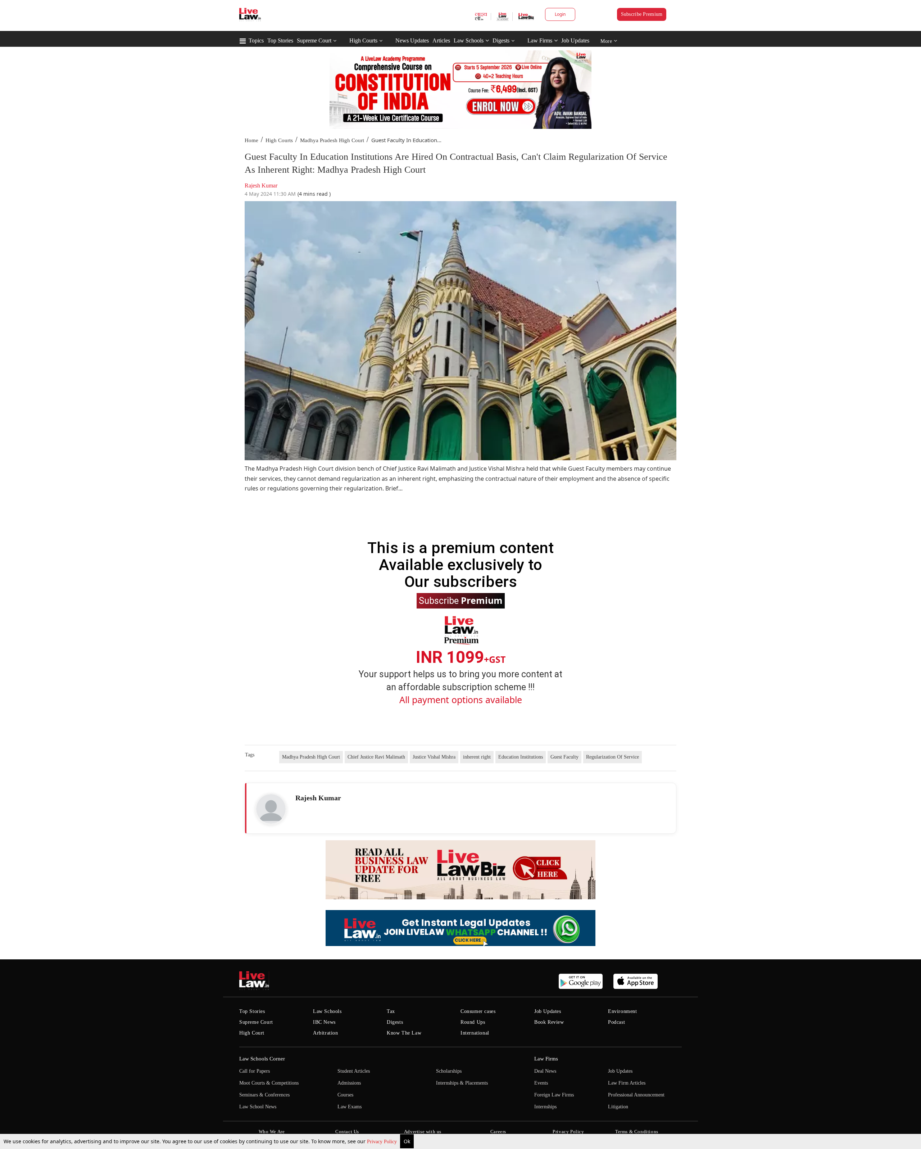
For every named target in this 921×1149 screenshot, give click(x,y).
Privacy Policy (382, 1141)
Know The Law (404, 1033)
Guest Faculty (564, 757)
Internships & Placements (462, 1083)
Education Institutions (520, 757)
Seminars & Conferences (264, 1095)
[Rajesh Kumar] (271, 809)
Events (541, 1083)
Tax (391, 1011)
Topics (256, 40)
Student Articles (353, 1071)
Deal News (545, 1071)
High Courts (363, 40)
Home (251, 140)
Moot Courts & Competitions (269, 1083)
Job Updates (575, 40)
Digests (501, 40)
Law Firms (539, 40)
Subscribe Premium (642, 14)
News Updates (412, 40)
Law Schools (469, 40)
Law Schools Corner (262, 1059)
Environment (622, 1011)
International (474, 1033)
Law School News (257, 1106)
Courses (345, 1095)
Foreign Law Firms (554, 1095)
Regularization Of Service (612, 757)
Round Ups (472, 1022)
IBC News (324, 1022)
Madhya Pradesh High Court (332, 140)
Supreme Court (314, 40)
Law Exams (349, 1106)
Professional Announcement (636, 1095)
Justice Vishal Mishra (434, 757)
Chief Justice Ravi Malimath (376, 757)
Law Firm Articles (626, 1083)
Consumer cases (477, 1011)
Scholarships (449, 1071)
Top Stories (280, 40)
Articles (441, 40)
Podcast (616, 1022)
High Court (251, 1033)
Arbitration (325, 1033)
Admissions (349, 1083)
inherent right (477, 757)
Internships (545, 1106)
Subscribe (461, 600)
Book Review (549, 1022)
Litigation (618, 1106)
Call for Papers (254, 1071)
